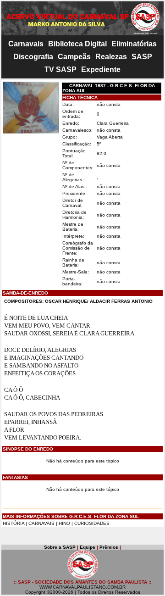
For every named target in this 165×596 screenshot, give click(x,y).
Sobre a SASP (60, 547)
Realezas (111, 57)
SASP (142, 57)
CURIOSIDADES (92, 523)
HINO (64, 523)
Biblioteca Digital (77, 44)
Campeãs (74, 57)
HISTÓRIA (13, 523)
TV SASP (60, 69)
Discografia (33, 57)
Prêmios (108, 547)
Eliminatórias (134, 44)
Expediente (101, 69)
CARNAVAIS (42, 523)
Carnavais (26, 44)
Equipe (87, 547)
